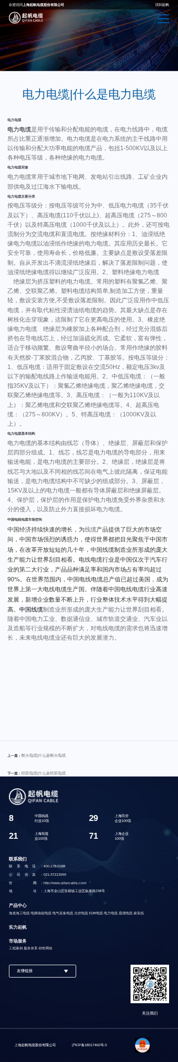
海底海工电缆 (19, 913)
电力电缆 (19, 129)
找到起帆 (162, 4)
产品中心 (18, 905)
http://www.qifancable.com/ (65, 883)
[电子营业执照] (143, 1045)
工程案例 (16, 948)
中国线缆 (31, 609)
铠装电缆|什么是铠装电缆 (43, 773)
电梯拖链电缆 (41, 913)
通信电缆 (126, 913)
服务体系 (31, 948)
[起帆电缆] (26, 17)
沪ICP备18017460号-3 (89, 1045)
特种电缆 (96, 913)
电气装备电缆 (62, 913)
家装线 (139, 913)
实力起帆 (18, 927)
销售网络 (45, 948)
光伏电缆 (81, 913)
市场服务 (18, 941)
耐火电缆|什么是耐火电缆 (43, 755)
